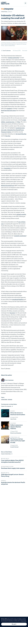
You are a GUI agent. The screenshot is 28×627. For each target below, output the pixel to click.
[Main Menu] (25, 3)
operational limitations (18, 299)
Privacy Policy (23, 621)
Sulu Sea (7, 136)
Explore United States (6, 454)
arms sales (4, 130)
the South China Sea (21, 134)
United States (4, 11)
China (18, 122)
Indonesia (10, 399)
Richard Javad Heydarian (15, 433)
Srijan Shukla (13, 419)
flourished (12, 313)
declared (9, 108)
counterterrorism (10, 122)
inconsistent (7, 168)
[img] (1, 50)
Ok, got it (14, 624)
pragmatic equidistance (20, 235)
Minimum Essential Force (7, 185)
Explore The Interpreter (6, 406)
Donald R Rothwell (14, 447)
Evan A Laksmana (7, 50)
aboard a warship (21, 214)
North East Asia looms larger (8, 110)
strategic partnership (13, 57)
